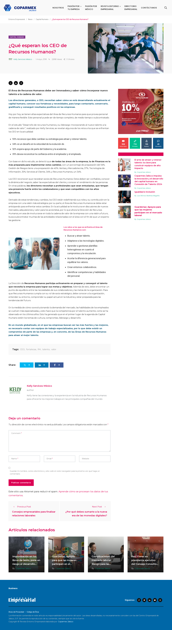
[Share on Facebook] (21, 83)
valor (53, 349)
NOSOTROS (58, 7)
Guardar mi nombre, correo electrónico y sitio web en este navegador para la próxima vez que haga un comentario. (55, 472)
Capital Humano (17, 37)
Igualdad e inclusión (144, 192)
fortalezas (31, 349)
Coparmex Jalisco (144, 172)
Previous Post (24, 507)
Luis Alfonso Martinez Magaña (148, 196)
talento (46, 349)
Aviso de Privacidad (16, 612)
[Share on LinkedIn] (16, 83)
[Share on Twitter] (11, 83)
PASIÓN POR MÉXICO (91, 8)
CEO (22, 349)
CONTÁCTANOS (149, 7)
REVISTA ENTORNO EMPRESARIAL (110, 8)
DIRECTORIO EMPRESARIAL (130, 8)
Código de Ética (33, 612)
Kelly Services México (39, 386)
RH (39, 349)
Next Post (97, 507)
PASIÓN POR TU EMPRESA (74, 8)
